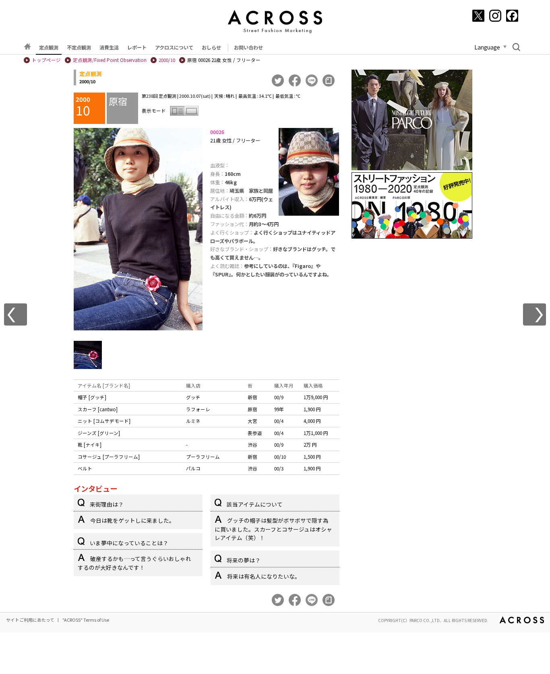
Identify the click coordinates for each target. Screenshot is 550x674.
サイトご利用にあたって (30, 619)
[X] (478, 16)
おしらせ (211, 47)
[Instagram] (495, 16)
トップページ (46, 60)
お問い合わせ (248, 47)
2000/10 (167, 60)
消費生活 (109, 47)
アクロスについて (174, 47)
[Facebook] (512, 16)
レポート (137, 47)
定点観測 (48, 47)
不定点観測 (79, 47)
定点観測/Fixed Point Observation (110, 60)
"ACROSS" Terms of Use (85, 619)
